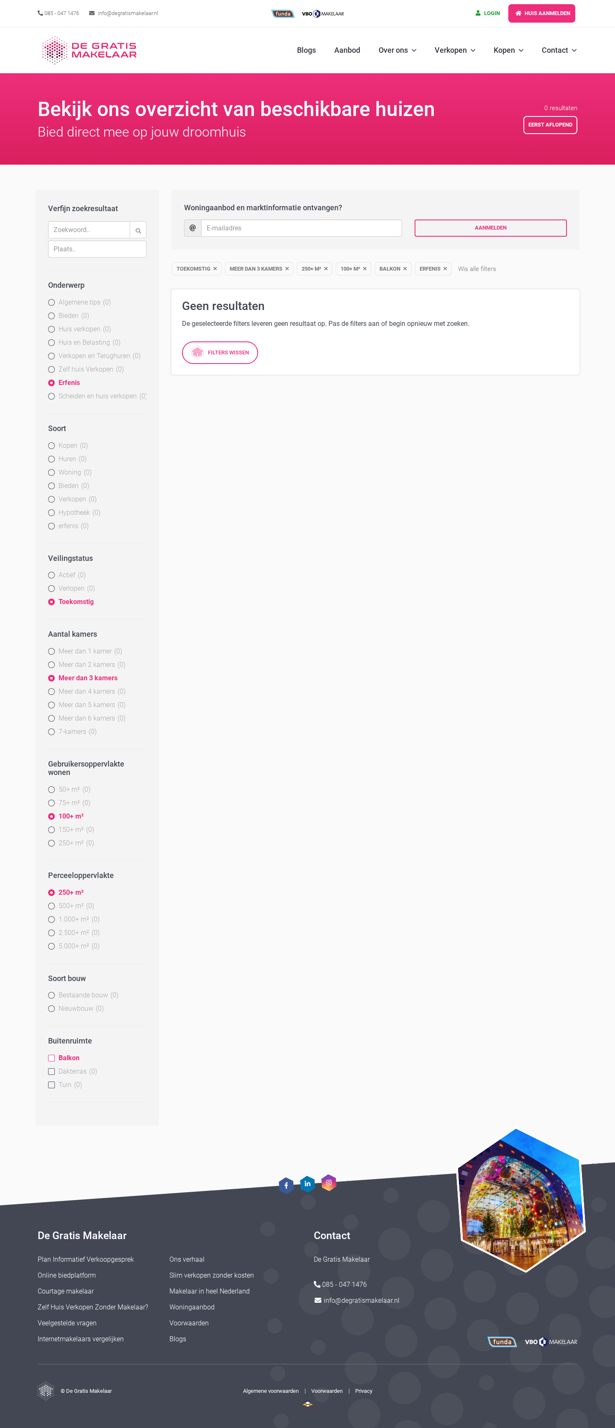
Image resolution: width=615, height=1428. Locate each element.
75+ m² (73, 803)
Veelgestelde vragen (67, 1323)
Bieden (73, 316)
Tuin (69, 1085)
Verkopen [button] (451, 50)
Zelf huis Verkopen (90, 369)
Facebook (286, 1186)
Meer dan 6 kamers (91, 718)
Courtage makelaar (66, 1291)
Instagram (329, 1182)
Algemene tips (84, 302)
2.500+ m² (78, 933)
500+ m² (75, 906)
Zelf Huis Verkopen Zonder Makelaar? (93, 1307)
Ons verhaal (187, 1259)
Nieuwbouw (80, 1008)
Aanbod (347, 50)
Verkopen (77, 499)
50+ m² (73, 789)
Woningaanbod (192, 1307)
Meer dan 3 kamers (88, 678)
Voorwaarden (189, 1323)
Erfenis (69, 383)
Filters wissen (228, 352)
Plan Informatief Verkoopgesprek (86, 1259)
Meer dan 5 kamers (91, 705)
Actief (71, 575)
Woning (74, 472)
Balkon (69, 1058)
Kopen (72, 445)
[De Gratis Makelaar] (90, 50)
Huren (72, 459)
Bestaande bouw (87, 995)
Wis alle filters (477, 269)
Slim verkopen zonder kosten (211, 1275)
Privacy (363, 1391)
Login (491, 13)
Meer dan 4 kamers (91, 691)
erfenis (73, 526)
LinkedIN (307, 1184)
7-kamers (77, 732)
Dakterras (77, 1071)
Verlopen (76, 588)
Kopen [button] (504, 50)
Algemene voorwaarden (271, 1391)
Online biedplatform (67, 1275)
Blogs (306, 50)
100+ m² (71, 816)
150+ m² (75, 830)
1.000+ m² (78, 919)
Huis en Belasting (88, 342)
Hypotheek (78, 512)
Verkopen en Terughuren (98, 356)
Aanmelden (491, 228)
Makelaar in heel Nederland (209, 1291)
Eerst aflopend (550, 124)
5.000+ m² (78, 946)
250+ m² (75, 843)
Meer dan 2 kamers (91, 665)
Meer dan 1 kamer (89, 651)
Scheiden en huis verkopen (102, 396)
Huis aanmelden (546, 13)
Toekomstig (76, 602)
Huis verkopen (84, 329)
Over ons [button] (393, 50)
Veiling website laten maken (307, 1403)
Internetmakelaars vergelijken (81, 1339)
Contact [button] (555, 50)
